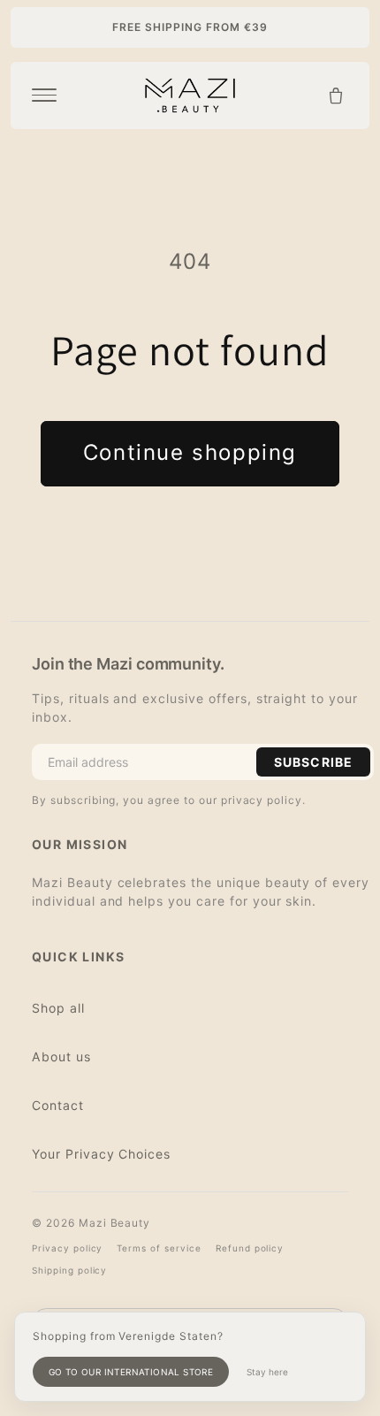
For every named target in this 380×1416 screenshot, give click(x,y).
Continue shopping (190, 452)
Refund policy (250, 1248)
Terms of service (159, 1248)
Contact (58, 1105)
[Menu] (44, 95)
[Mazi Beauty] (190, 95)
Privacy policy (67, 1248)
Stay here (267, 1371)
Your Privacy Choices (101, 1153)
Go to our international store (131, 1371)
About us (61, 1056)
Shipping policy (69, 1270)
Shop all (58, 1007)
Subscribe (313, 761)
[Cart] (335, 95)
